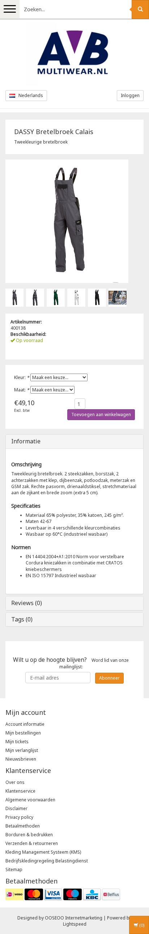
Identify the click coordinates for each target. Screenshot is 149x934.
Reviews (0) (26, 603)
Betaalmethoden (22, 826)
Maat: (21, 390)
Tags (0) (22, 619)
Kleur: (21, 377)
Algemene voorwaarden (30, 800)
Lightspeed (74, 924)
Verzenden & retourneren (31, 843)
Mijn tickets (17, 741)
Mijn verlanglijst (21, 750)
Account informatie (24, 724)
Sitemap (13, 869)
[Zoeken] (140, 9)
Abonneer (109, 678)
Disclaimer (16, 808)
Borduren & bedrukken (29, 835)
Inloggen (130, 95)
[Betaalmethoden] (62, 894)
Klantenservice (20, 791)
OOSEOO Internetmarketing (73, 918)
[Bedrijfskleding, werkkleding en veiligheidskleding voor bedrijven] (74, 54)
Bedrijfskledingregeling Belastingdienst (46, 861)
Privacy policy (19, 817)
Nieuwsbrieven (20, 759)
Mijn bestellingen (23, 733)
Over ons (15, 782)
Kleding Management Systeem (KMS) (43, 852)
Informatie (26, 441)
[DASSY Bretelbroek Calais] (14, 297)
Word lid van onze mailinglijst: (71, 663)
